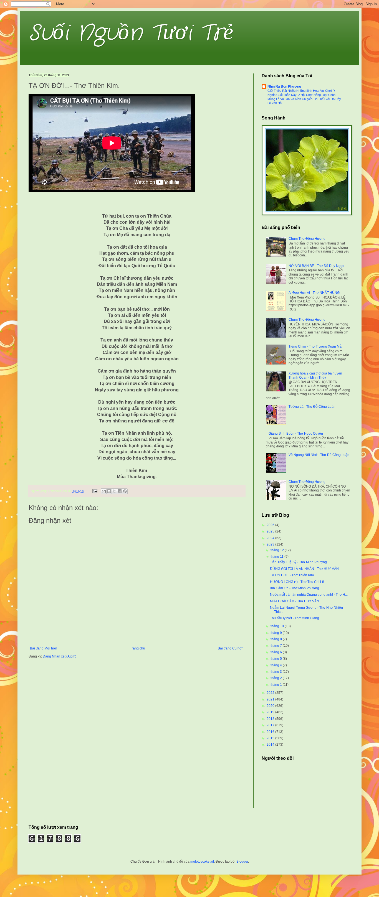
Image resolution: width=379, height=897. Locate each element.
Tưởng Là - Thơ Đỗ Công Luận (312, 407)
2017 (271, 725)
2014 (271, 744)
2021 (271, 699)
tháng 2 (277, 678)
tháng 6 (277, 652)
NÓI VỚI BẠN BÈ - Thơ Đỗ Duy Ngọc (316, 266)
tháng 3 (277, 672)
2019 (271, 712)
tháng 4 (277, 665)
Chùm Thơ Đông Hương (307, 239)
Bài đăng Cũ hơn (231, 648)
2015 (271, 738)
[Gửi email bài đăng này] (104, 491)
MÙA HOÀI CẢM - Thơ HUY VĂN (294, 601)
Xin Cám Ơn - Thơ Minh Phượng (294, 588)
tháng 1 (277, 685)
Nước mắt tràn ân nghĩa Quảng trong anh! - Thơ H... (309, 595)
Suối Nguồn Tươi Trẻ (131, 33)
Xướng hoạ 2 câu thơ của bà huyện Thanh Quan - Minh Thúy (315, 375)
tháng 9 (277, 633)
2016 (271, 732)
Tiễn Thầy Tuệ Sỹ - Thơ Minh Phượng (298, 562)
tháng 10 (278, 626)
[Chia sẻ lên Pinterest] (125, 491)
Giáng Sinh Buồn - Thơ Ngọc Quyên (296, 433)
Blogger (242, 861)
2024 (271, 538)
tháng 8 (277, 639)
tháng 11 (277, 557)
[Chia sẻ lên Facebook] (119, 491)
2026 (271, 525)
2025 (271, 531)
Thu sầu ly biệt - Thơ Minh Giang (294, 618)
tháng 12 (278, 550)
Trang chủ (137, 648)
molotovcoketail (202, 861)
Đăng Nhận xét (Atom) (59, 656)
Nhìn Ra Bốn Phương (284, 86)
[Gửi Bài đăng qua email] (94, 491)
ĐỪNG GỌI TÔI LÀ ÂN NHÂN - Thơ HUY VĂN (304, 569)
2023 (271, 544)
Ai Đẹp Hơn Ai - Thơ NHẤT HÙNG (314, 293)
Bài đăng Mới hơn (43, 648)
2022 (271, 693)
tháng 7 (277, 646)
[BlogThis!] (109, 491)
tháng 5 (277, 659)
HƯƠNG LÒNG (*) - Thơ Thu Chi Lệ (297, 582)
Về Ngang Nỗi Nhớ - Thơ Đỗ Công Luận (319, 455)
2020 (271, 706)
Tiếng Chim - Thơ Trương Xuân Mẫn (316, 346)
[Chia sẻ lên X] (114, 491)
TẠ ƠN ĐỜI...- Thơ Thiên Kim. (292, 575)
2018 (271, 719)
